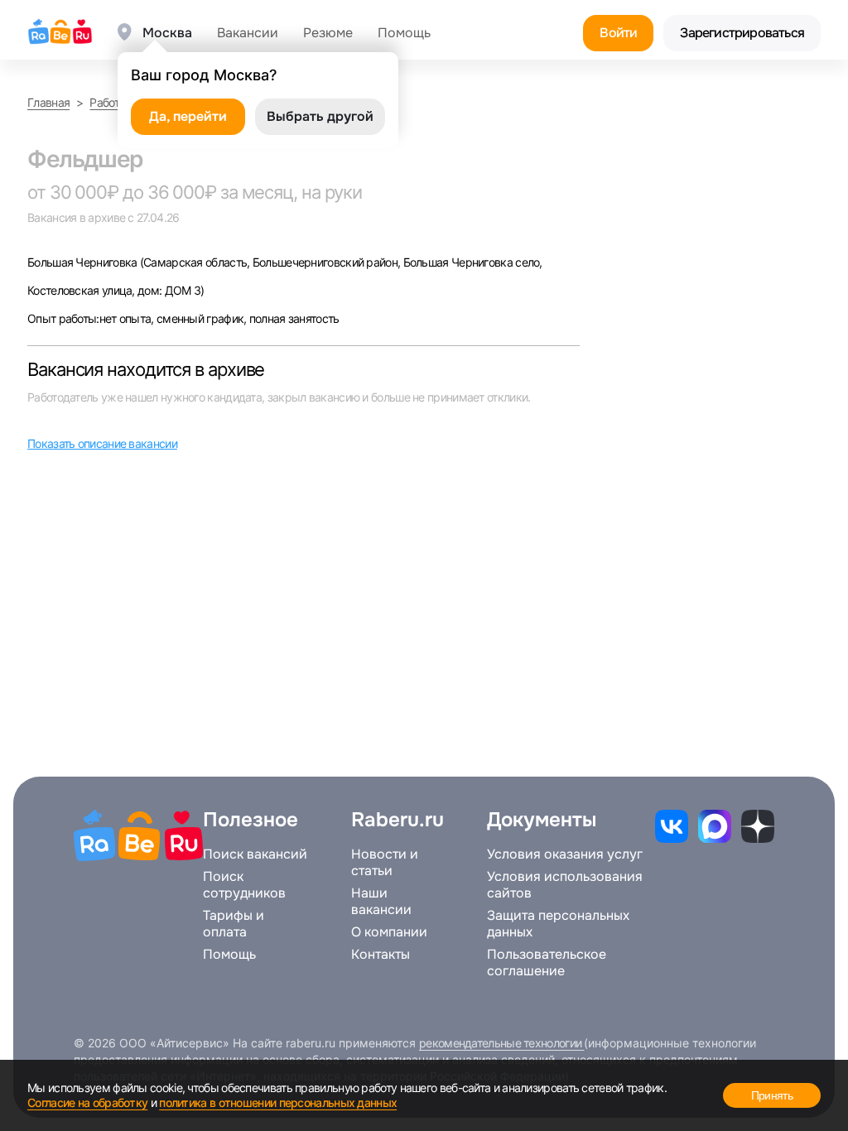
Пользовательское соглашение (546, 962)
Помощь (404, 33)
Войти (618, 32)
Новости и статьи (384, 862)
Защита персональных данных (558, 924)
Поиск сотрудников (244, 885)
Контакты (380, 954)
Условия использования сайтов (565, 885)
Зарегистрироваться (742, 32)
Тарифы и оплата (233, 924)
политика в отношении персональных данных (278, 1102)
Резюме (328, 33)
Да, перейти (188, 116)
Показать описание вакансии (102, 443)
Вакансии (247, 33)
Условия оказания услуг (565, 854)
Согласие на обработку (87, 1102)
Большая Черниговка (83, 262)
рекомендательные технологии (501, 1043)
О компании (389, 932)
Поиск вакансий (255, 854)
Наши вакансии (381, 901)
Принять (772, 1095)
